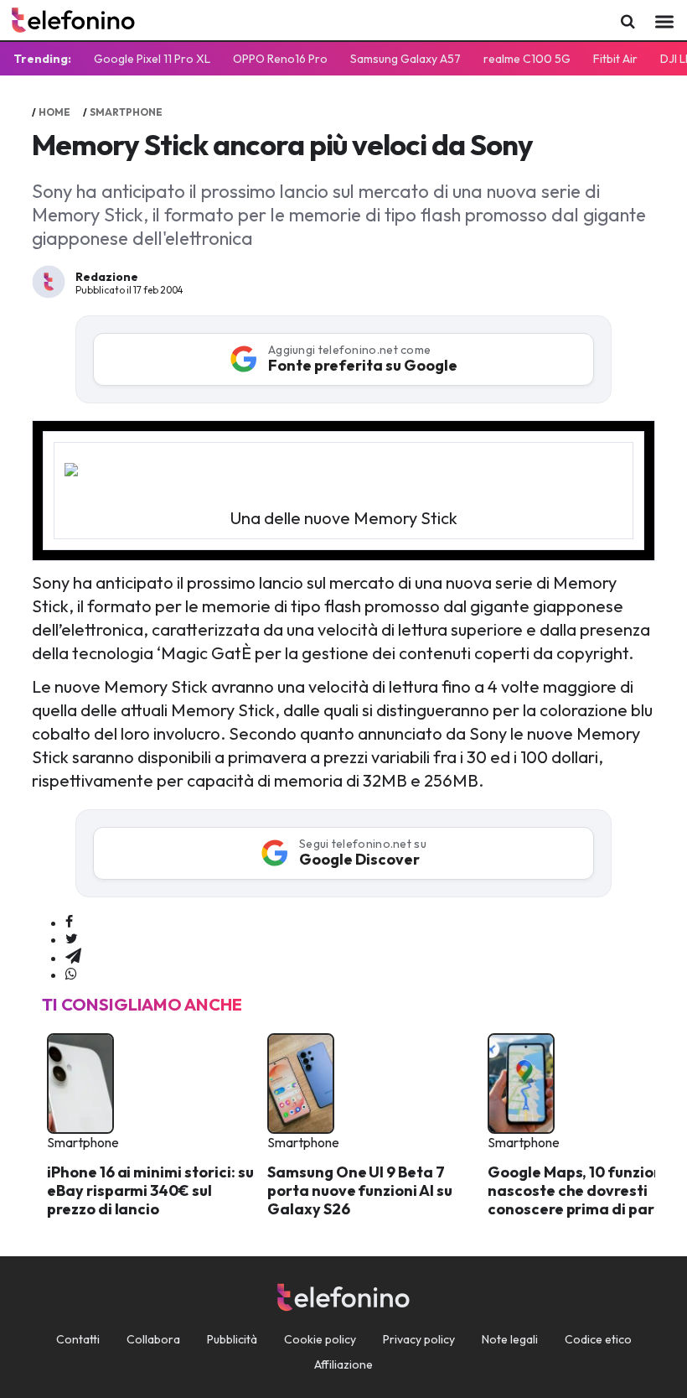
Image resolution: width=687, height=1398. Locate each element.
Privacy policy (419, 1339)
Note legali (510, 1339)
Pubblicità (232, 1339)
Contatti (78, 1339)
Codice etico (598, 1339)
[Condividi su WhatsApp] (71, 974)
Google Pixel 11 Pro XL (152, 58)
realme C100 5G (527, 58)
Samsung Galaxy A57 (405, 58)
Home (54, 112)
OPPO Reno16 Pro (280, 58)
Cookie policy (320, 1339)
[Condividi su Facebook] (69, 922)
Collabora (153, 1339)
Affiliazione (343, 1364)
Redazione (106, 276)
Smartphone (126, 112)
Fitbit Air (615, 58)
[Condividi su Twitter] (71, 939)
